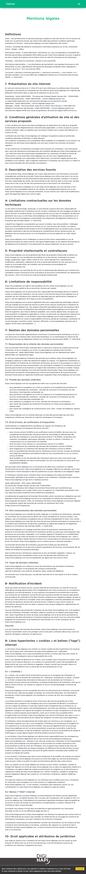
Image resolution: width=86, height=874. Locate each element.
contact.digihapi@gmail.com (53, 99)
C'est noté (80, 869)
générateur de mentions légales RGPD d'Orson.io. (57, 110)
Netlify (17, 106)
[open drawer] (79, 4)
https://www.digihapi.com (34, 43)
